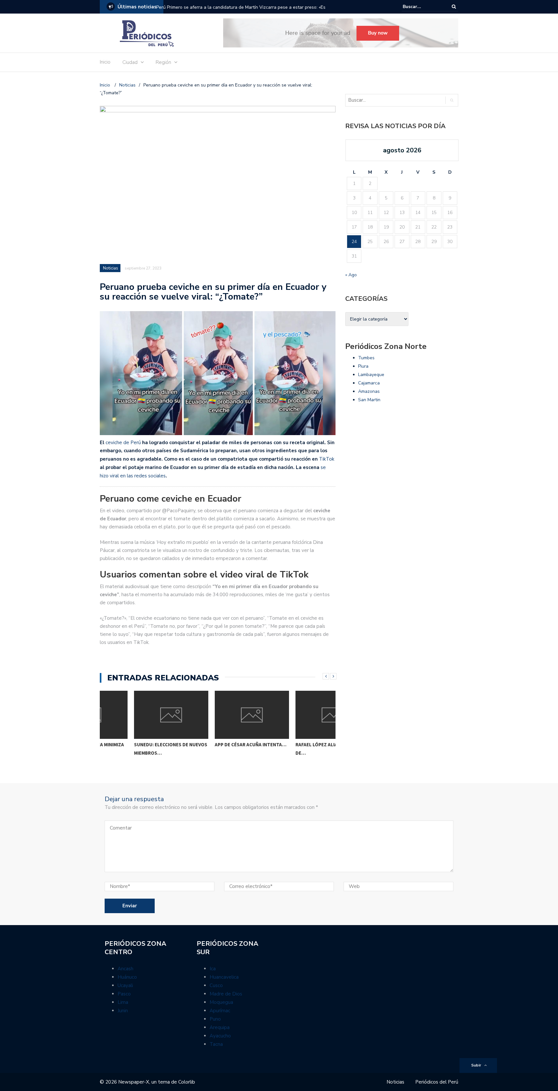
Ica (213, 968)
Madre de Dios (226, 994)
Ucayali (125, 985)
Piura (363, 366)
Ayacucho (220, 1036)
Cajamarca (369, 383)
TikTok (326, 459)
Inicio (105, 62)
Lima (123, 1002)
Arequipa (220, 1027)
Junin (123, 1010)
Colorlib (186, 1082)
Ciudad (130, 62)
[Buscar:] (422, 6)
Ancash (125, 968)
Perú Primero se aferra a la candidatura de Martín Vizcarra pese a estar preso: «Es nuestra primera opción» (241, 11)
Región (163, 62)
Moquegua (221, 1002)
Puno (215, 1019)
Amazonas (369, 391)
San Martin (369, 400)
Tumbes (366, 358)
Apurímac (220, 1010)
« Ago (351, 275)
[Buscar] (453, 6)
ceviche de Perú (123, 442)
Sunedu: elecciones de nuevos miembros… (136, 748)
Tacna (216, 1044)
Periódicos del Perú (436, 1082)
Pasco (124, 994)
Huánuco (127, 977)
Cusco (216, 985)
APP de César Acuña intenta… (216, 744)
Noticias (110, 268)
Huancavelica (224, 977)
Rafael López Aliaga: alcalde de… (296, 748)
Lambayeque (371, 375)
